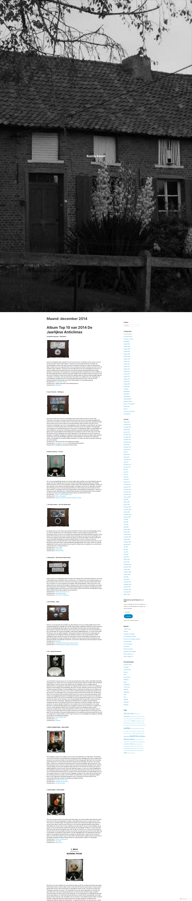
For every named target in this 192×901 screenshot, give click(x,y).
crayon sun (142, 720)
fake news (135, 723)
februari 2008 (127, 529)
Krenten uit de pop (128, 649)
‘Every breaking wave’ (61, 717)
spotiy (131, 748)
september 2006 (127, 572)
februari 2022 (127, 422)
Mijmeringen (127, 391)
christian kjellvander (138, 718)
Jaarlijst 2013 (127, 366)
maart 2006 (126, 579)
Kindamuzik (127, 684)
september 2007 (127, 542)
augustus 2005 (127, 587)
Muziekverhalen (127, 399)
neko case (127, 741)
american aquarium (133, 716)
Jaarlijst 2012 (127, 364)
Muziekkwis (127, 394)
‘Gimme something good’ (62, 839)
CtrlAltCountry (127, 669)
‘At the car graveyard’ (61, 496)
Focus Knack (127, 677)
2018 (125, 713)
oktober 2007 (127, 539)
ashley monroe (139, 716)
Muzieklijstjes (127, 396)
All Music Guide (128, 664)
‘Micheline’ (58, 641)
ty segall (134, 750)
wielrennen (129, 752)
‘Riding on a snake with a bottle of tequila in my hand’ (68, 497)
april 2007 (126, 554)
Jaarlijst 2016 (127, 374)
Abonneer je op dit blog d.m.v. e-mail (134, 600)
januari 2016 (127, 444)
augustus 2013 (127, 467)
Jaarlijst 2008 (127, 354)
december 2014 (127, 459)
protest (136, 744)
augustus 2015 (127, 449)
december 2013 (127, 464)
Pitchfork (126, 699)
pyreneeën (139, 744)
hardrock (142, 725)
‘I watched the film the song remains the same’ (66, 643)
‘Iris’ (56, 718)
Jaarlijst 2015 (127, 371)
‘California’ (58, 720)
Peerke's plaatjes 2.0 (128, 654)
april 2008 (126, 527)
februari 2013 (127, 482)
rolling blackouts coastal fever (132, 746)
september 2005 (127, 584)
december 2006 (127, 564)
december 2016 (127, 442)
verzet (141, 750)
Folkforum (126, 679)
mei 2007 (126, 552)
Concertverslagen (128, 334)
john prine (142, 728)
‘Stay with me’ (59, 842)
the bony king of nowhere (136, 748)
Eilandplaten (127, 341)
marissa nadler (133, 733)
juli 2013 (126, 469)
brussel (133, 718)
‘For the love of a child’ (61, 381)
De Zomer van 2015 (128, 339)
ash (136, 716)
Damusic (126, 672)
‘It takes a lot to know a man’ (62, 591)
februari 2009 (127, 502)
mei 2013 (126, 474)
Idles (144, 725)
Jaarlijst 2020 (127, 384)
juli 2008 (126, 519)
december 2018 (127, 437)
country (133, 721)
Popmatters (126, 702)
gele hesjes (130, 725)
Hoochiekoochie (127, 641)
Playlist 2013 (127, 406)
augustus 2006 (127, 574)
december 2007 (127, 534)
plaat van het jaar (130, 744)
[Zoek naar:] (132, 325)
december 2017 (127, 439)
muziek (133, 735)
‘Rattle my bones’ (59, 550)
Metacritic (126, 689)
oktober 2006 (127, 569)
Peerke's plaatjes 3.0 (128, 656)
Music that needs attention (130, 651)
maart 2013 (126, 479)
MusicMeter (126, 692)
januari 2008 (127, 532)
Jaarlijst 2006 (127, 349)
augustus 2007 (127, 544)
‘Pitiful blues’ (59, 385)
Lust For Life (127, 687)
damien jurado (126, 723)
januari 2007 (127, 562)
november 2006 (127, 567)
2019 (129, 713)
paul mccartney (140, 741)
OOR (125, 694)
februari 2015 (127, 454)
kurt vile (130, 731)
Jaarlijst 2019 (127, 381)
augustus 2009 (127, 497)
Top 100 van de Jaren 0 (129, 411)
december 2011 (127, 487)
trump (131, 750)
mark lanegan (138, 733)
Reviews (126, 409)
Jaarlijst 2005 (127, 346)
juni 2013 (126, 472)
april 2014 (126, 462)
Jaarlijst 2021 (127, 386)
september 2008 (127, 514)
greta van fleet (138, 725)
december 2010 (127, 489)
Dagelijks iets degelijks (129, 634)
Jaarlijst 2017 (127, 376)
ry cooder (139, 746)
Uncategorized (127, 414)
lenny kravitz (134, 731)
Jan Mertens (126, 646)
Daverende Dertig (128, 336)
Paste (125, 697)
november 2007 (127, 537)
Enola (125, 674)
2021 (135, 713)
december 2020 (127, 427)
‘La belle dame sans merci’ (62, 443)
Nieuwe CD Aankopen (129, 404)
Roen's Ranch (96, 156)
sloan (142, 746)
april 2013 (126, 477)
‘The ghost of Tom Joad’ (61, 779)
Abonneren (128, 616)
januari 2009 (127, 504)
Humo (125, 682)
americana (126, 716)
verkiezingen (138, 750)
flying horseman (139, 723)
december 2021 (127, 424)
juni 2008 (126, 522)
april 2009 (126, 499)
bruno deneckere (129, 718)
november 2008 (127, 509)
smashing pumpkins (127, 748)
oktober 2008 (127, 512)
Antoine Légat (127, 629)
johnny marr (139, 728)
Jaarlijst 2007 (127, 351)
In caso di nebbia (128, 644)
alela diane (138, 713)
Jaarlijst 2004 (127, 344)
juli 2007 (126, 547)
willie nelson (133, 752)
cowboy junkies (137, 720)
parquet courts (135, 741)
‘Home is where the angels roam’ (64, 494)
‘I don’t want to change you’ (62, 595)
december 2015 (127, 447)
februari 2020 (127, 429)
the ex (142, 748)
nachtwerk (138, 739)
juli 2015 (126, 452)
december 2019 (127, 434)
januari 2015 (127, 457)
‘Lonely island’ (58, 549)
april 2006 (126, 577)
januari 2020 (127, 432)
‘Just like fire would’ (60, 783)
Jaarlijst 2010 (127, 359)
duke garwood (131, 723)
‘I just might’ (58, 840)
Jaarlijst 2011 (127, 361)
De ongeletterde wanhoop (130, 636)
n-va (135, 739)
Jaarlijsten (126, 389)
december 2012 (127, 484)
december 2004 (127, 589)
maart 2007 (126, 557)
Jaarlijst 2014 (127, 369)
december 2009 (127, 494)
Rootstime (126, 704)
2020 (132, 713)
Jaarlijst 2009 (127, 356)
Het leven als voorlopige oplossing (132, 639)
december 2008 (127, 507)
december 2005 (127, 582)
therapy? (128, 750)
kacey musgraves (126, 731)
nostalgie (131, 741)
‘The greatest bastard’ (61, 593)
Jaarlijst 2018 (127, 379)
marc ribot (128, 733)
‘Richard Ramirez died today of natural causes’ (66, 644)
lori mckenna (139, 731)
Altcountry (126, 667)
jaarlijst (127, 727)
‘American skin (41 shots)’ (61, 781)
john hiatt (134, 728)
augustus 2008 (127, 517)
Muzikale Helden (128, 401)
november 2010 (127, 492)
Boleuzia (126, 631)
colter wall (127, 720)
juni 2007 (126, 549)
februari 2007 (127, 559)
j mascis (131, 728)
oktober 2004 (127, 594)
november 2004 (127, 592)
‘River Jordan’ (58, 547)
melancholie (142, 733)
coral (130, 720)
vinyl (125, 753)
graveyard (133, 725)
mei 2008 (126, 524)
